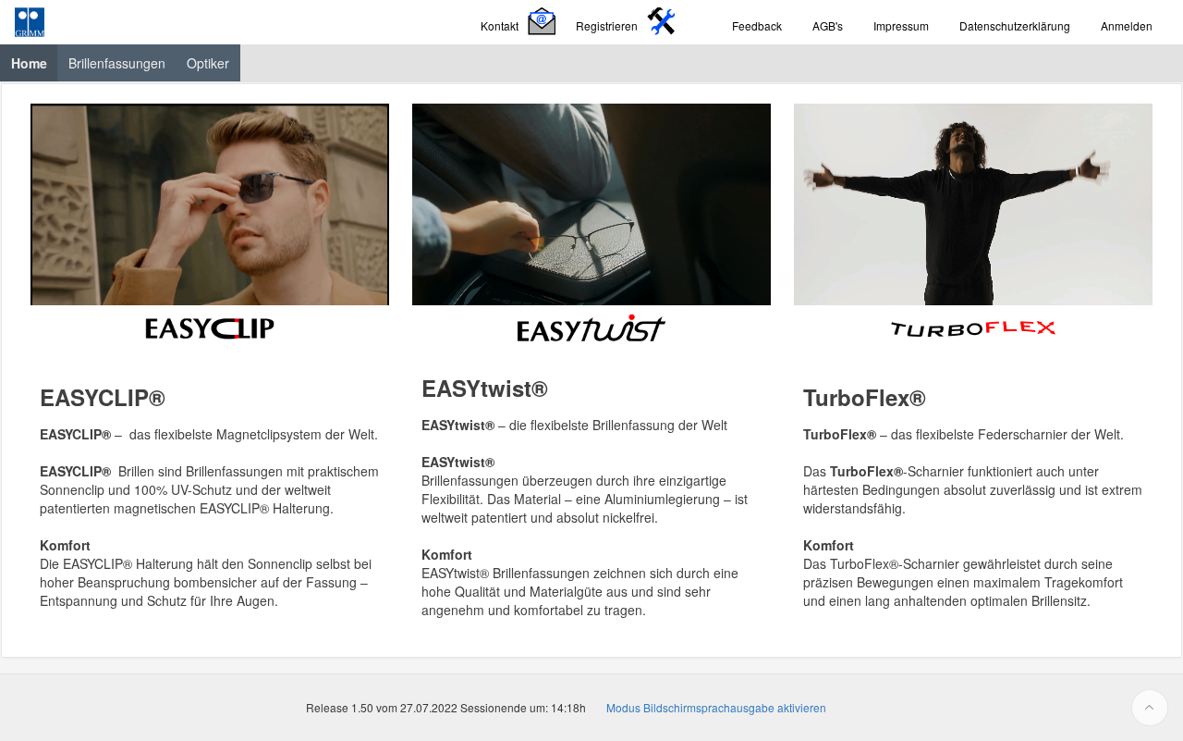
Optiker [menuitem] (208, 63)
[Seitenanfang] (1149, 707)
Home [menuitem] (34, 62)
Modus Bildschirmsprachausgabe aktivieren (716, 707)
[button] (520, 22)
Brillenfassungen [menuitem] (116, 63)
